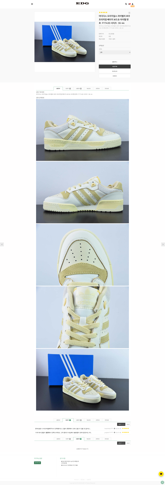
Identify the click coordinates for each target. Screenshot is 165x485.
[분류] (32, 4)
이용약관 (89, 479)
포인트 (100, 36)
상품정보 (58, 88)
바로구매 (114, 66)
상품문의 (78, 88)
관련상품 (107, 88)
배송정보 (89, 88)
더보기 (128, 424)
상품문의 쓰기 (121, 443)
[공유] (129, 13)
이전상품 (2, 244)
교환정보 (98, 88)
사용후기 (67, 88)
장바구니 (114, 62)
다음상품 (163, 244)
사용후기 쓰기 (121, 424)
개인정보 (82, 479)
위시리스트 (114, 71)
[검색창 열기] (126, 4)
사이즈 (100, 49)
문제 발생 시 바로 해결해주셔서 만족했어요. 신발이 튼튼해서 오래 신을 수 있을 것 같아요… (63, 428)
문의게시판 (37, 462)
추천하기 (115, 76)
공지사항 (62, 458)
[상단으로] (162, 482)
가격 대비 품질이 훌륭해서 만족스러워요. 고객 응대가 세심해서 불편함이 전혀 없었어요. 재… (63, 432)
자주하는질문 (38, 458)
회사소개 (76, 479)
